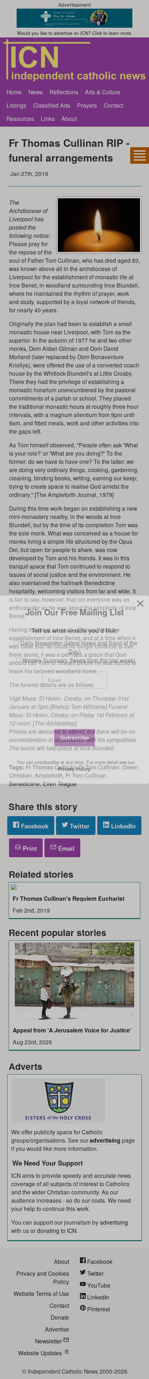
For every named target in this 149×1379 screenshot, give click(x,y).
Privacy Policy (74, 769)
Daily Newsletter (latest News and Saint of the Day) (78, 647)
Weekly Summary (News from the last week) (78, 660)
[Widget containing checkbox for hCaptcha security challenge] (74, 709)
